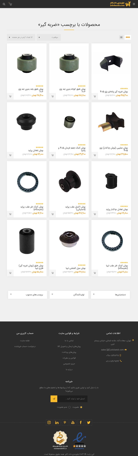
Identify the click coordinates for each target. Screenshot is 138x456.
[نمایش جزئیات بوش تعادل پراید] (27, 122)
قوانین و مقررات (69, 358)
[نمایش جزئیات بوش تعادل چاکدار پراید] (111, 181)
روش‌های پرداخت (69, 352)
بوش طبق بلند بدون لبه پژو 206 (30, 90)
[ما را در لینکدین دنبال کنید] (57, 422)
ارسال (54, 398)
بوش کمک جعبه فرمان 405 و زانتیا (71, 149)
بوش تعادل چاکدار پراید (117, 209)
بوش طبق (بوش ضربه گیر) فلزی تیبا (31, 267)
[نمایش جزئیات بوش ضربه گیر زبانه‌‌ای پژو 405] (111, 63)
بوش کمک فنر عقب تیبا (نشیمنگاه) (117, 267)
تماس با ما (69, 340)
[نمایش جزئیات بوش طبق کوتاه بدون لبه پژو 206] (69, 63)
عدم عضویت (62, 407)
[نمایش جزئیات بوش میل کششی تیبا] (69, 240)
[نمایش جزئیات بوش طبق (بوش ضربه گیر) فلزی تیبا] (27, 240)
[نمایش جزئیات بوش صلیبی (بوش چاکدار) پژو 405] (111, 122)
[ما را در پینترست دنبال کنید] (65, 422)
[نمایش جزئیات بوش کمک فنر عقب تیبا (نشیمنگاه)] (111, 240)
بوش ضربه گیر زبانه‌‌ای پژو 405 (114, 92)
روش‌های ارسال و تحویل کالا (69, 346)
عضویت (76, 407)
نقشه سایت (25, 340)
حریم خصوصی (69, 363)
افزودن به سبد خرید (94, 96)
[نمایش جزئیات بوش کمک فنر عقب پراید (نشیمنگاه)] (27, 181)
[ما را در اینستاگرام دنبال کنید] (49, 422)
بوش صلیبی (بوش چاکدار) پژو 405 (114, 149)
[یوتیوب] (73, 422)
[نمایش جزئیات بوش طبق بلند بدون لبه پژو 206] (27, 63)
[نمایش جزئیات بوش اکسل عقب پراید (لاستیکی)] (69, 181)
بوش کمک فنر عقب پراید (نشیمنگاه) (31, 208)
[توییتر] (89, 422)
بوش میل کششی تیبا (76, 268)
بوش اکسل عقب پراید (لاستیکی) (75, 208)
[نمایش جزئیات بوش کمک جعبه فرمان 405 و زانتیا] (69, 122)
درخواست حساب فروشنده (24, 346)
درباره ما (69, 369)
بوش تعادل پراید (35, 150)
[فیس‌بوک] (81, 422)
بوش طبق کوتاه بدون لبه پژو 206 (72, 90)
